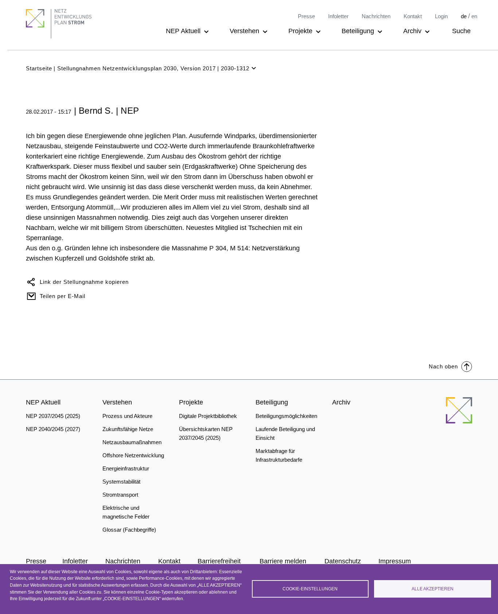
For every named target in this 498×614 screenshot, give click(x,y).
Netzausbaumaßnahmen (132, 442)
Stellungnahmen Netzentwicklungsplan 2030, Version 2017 (136, 68)
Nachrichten (376, 16)
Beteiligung (358, 31)
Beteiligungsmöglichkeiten (286, 416)
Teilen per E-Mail (62, 296)
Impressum (394, 561)
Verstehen (244, 31)
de (464, 16)
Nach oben (443, 366)
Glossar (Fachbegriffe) (129, 530)
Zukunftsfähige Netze (127, 429)
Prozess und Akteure (127, 416)
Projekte (300, 31)
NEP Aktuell (183, 31)
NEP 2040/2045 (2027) (53, 429)
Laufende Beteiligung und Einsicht (285, 433)
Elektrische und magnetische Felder (125, 512)
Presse (306, 16)
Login (441, 16)
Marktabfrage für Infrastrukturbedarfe (279, 455)
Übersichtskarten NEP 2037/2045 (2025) (206, 433)
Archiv (412, 31)
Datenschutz (342, 561)
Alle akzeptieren (433, 588)
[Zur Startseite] (459, 410)
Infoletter (338, 16)
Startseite (39, 68)
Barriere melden (283, 561)
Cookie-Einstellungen (310, 588)
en (474, 16)
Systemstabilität (121, 481)
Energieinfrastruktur (125, 468)
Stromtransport (120, 495)
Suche (461, 31)
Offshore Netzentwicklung (133, 455)
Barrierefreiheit (219, 561)
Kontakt (413, 16)
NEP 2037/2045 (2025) (53, 416)
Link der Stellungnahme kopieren (84, 282)
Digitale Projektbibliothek (208, 416)
